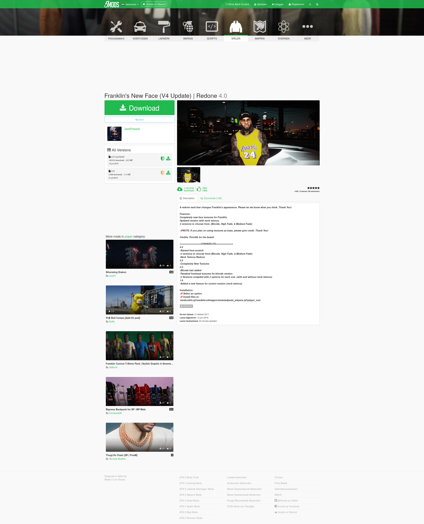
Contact (279, 477)
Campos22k (115, 413)
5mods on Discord (287, 512)
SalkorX (113, 367)
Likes (205, 191)
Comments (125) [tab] (212, 198)
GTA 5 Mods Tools (189, 477)
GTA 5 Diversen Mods (191, 518)
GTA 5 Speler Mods (190, 506)
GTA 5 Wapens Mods (191, 494)
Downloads (189, 191)
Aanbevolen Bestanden (239, 483)
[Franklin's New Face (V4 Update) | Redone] (248, 132)
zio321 (112, 275)
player (128, 236)
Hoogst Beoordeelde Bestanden (244, 500)
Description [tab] (188, 198)
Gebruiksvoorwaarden (286, 489)
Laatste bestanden (237, 477)
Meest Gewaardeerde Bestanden (244, 489)
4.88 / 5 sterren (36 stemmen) (307, 191)
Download (143, 108)
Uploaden (261, 4)
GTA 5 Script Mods (189, 500)
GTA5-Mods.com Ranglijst (240, 506)
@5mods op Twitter (287, 500)
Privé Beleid (281, 483)
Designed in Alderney (116, 476)
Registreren (297, 4)
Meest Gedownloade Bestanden (244, 494)
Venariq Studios (117, 458)
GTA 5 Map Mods (189, 512)
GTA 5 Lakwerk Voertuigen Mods (197, 489)
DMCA (278, 494)
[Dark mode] (310, 4)
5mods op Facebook (288, 506)
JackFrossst (132, 128)
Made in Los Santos (115, 479)
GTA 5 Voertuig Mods (191, 483)
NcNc (112, 321)
